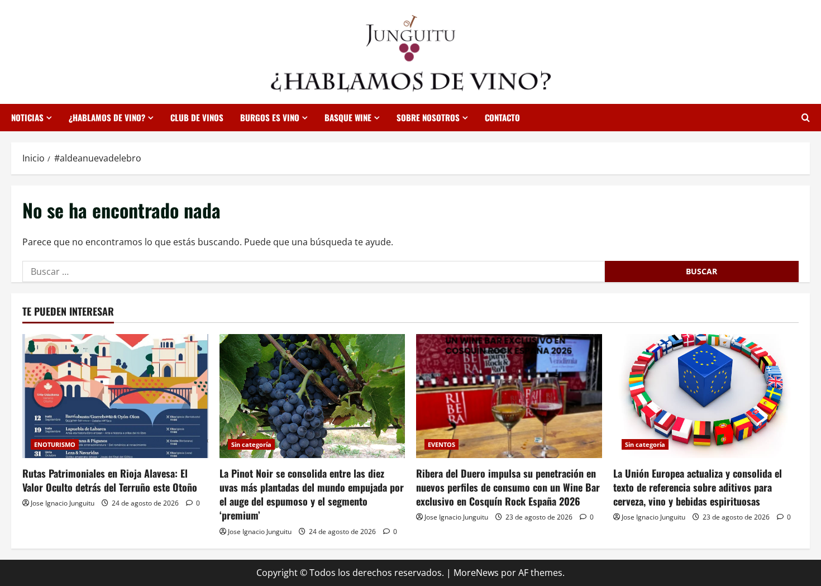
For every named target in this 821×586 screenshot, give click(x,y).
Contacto (502, 117)
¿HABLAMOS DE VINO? (107, 117)
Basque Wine (347, 117)
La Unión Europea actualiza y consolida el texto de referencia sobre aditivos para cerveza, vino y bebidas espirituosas (697, 487)
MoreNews (476, 572)
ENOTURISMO (54, 444)
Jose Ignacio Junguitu (62, 503)
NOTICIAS (27, 117)
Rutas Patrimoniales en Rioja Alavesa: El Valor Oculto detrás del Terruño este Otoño (109, 480)
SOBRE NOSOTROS (428, 117)
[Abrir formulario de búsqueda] (805, 117)
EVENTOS (441, 444)
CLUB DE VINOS (196, 117)
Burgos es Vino (269, 117)
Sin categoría (251, 444)
